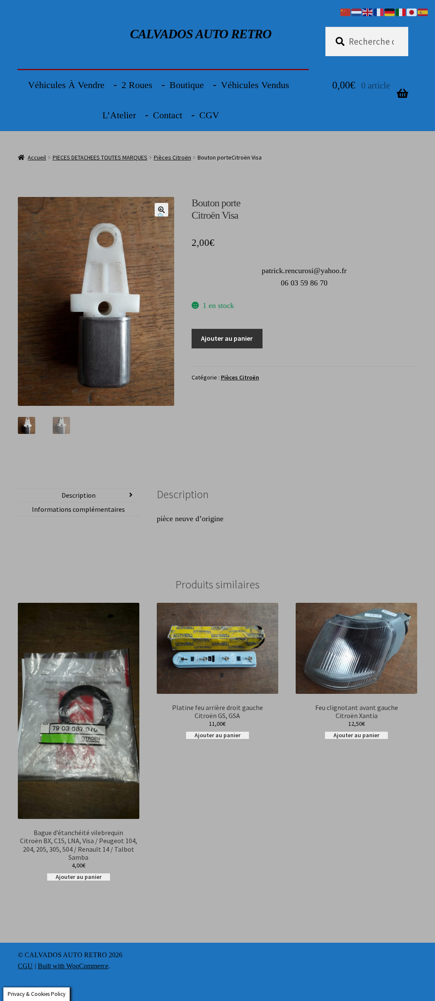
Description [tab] (79, 495)
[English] (367, 11)
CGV (209, 115)
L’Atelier (119, 115)
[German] (389, 11)
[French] (378, 11)
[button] (161, 210)
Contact (167, 115)
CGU (25, 966)
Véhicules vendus (255, 85)
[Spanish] (423, 11)
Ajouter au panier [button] (79, 877)
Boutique (186, 85)
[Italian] (401, 11)
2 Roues (137, 85)
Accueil (37, 157)
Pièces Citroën (172, 157)
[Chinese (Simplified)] (345, 11)
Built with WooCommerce (73, 966)
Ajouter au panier (227, 338)
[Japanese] (412, 11)
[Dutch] (356, 11)
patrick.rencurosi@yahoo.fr (304, 270)
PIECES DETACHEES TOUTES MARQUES (100, 157)
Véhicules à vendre (66, 85)
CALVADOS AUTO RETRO (200, 34)
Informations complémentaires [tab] (78, 509)
